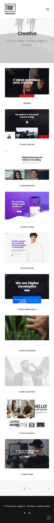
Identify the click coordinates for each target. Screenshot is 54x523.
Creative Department (27, 392)
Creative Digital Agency (27, 309)
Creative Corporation (27, 351)
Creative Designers (27, 433)
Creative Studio (27, 474)
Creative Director (27, 268)
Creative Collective (27, 144)
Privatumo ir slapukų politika (38, 506)
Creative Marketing (27, 186)
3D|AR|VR (27, 103)
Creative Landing (27, 227)
